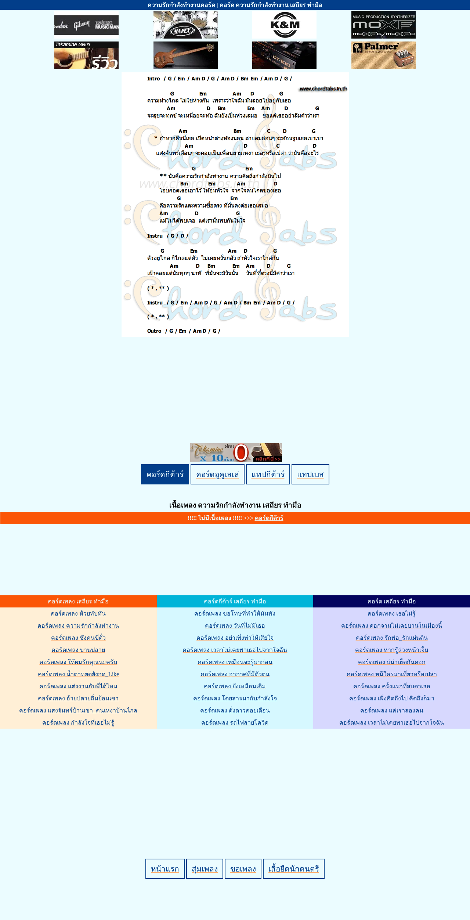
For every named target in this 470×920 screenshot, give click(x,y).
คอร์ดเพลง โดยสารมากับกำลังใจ (235, 698)
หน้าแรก (165, 869)
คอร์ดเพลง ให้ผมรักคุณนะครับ (78, 662)
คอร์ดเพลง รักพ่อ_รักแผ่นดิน (392, 638)
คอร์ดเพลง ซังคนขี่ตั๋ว (78, 638)
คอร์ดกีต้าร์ (165, 474)
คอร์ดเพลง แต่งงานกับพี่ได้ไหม (78, 686)
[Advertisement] (236, 781)
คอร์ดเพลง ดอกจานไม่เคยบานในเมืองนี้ (391, 626)
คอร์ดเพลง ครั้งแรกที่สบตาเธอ (391, 686)
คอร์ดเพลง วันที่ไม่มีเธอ (235, 626)
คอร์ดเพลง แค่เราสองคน (391, 710)
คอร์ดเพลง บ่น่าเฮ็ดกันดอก (392, 662)
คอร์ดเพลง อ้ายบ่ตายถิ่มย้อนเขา (78, 698)
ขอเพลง (243, 869)
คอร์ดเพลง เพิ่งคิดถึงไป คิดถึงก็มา (391, 698)
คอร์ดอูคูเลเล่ (217, 474)
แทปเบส (310, 474)
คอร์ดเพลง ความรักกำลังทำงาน (78, 626)
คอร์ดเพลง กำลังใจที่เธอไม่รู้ (78, 722)
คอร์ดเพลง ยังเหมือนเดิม (235, 686)
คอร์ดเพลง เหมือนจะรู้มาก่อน (235, 662)
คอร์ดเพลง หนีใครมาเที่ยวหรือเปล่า (392, 674)
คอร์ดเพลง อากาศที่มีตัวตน (235, 674)
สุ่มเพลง (205, 869)
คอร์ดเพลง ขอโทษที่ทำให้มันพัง (234, 613)
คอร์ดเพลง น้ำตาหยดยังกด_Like (78, 674)
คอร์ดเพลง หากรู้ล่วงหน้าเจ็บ (391, 650)
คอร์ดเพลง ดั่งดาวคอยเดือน (235, 710)
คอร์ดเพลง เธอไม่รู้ (392, 613)
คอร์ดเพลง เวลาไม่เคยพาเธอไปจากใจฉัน (234, 650)
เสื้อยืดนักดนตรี (293, 869)
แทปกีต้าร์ (268, 474)
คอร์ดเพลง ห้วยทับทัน (78, 613)
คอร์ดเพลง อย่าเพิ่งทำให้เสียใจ (235, 638)
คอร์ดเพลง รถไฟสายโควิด (234, 722)
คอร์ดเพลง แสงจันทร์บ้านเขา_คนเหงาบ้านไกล (78, 710)
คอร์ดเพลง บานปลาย (78, 650)
